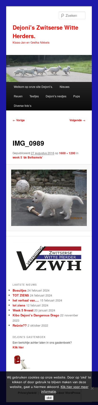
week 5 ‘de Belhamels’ (28, 157)
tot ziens (19, 305)
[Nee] (92, 388)
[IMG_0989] (49, 198)
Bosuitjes (19, 290)
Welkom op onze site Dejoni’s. (33, 87)
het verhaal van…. (26, 300)
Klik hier (18, 347)
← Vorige (19, 120)
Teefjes (34, 96)
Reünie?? (20, 325)
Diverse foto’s (22, 106)
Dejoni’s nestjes (56, 96)
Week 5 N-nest (23, 310)
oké (49, 398)
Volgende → (77, 120)
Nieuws (64, 87)
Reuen (18, 96)
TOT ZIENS (21, 295)
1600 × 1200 (67, 153)
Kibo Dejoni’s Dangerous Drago (36, 315)
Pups (76, 96)
